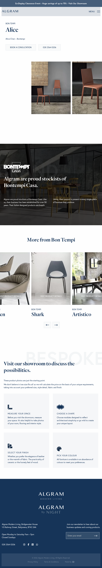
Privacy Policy (33, 562)
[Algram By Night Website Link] (51, 509)
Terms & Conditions (51, 562)
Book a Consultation (20, 47)
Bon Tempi (10, 23)
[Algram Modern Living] (10, 11)
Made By (68, 562)
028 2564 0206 (49, 47)
